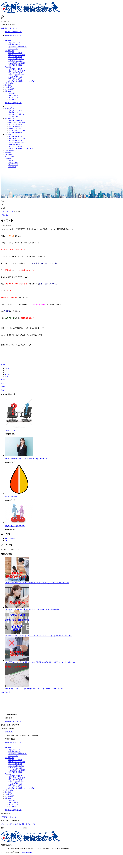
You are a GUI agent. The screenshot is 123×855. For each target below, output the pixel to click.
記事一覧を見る (6, 692)
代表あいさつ (13, 95)
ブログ (6, 211)
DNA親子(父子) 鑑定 (15, 61)
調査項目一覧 (9, 51)
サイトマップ (35, 824)
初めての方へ (9, 40)
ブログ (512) (9, 540)
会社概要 (11, 93)
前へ (2, 383)
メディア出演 (13, 97)
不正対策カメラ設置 (15, 79)
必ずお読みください (15, 43)
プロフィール (13, 49)
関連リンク (4, 824)
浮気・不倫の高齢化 (11, 496)
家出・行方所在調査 (15, 57)
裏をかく (4, 379)
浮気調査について (14, 45)
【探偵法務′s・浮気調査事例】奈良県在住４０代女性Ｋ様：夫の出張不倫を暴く (32, 609)
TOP (2, 211)
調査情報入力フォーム (8, 817)
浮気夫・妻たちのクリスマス (15, 526)
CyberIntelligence (26, 852)
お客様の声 (8, 87)
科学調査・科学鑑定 (15, 65)
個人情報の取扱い (24, 824)
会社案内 (8, 91)
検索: (2, 828)
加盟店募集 (12, 99)
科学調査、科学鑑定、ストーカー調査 (21, 81)
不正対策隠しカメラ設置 (16, 63)
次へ (2, 390)
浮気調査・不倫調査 (15, 53)
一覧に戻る (4, 215)
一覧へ (3, 386)
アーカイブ (4, 549)
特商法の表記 (13, 824)
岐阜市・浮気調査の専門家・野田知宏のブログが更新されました (27, 459)
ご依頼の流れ (9, 83)
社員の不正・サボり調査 (16, 55)
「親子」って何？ (11, 430)
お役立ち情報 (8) (10, 538)
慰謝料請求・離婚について (17, 47)
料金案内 (8, 67)
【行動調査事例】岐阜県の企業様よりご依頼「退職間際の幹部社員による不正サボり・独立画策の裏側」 (41, 662)
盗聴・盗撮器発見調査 (16, 59)
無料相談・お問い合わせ (9, 28)
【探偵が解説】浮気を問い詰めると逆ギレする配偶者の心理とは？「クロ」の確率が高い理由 (37, 583)
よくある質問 (9, 89)
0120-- (9, 732)
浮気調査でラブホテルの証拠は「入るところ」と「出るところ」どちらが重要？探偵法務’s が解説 (38, 636)
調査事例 (8, 85)
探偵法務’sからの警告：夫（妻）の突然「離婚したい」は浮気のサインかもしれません (34, 689)
